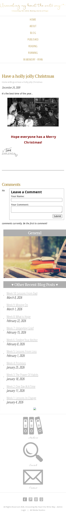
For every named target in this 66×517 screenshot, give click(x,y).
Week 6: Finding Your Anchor (22, 340)
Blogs (12, 82)
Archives (33, 438)
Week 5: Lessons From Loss (22, 351)
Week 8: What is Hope (19, 316)
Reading (33, 46)
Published (33, 39)
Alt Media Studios (37, 510)
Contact (33, 488)
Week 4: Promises (16, 363)
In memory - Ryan (33, 59)
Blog (33, 33)
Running (33, 53)
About (33, 26)
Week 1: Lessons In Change (21, 398)
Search (33, 465)
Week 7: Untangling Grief (20, 328)
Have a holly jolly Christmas (29, 82)
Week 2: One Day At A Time (21, 386)
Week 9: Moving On (17, 305)
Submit (57, 216)
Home (33, 19)
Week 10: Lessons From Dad (22, 293)
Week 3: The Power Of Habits (22, 375)
